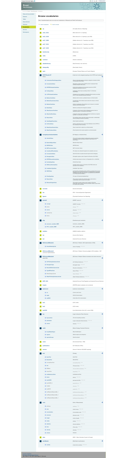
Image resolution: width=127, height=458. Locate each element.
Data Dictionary (34, 11)
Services (25, 29)
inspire (44, 285)
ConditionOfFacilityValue (52, 151)
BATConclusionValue (51, 148)
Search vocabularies (44, 24)
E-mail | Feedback (27, 453)
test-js (48, 377)
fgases (44, 196)
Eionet (28, 11)
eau (47, 365)
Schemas (25, 24)
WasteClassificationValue (52, 127)
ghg (44, 220)
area (48, 409)
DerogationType (50, 264)
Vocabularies (26, 27)
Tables (24, 19)
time (48, 426)
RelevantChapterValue (52, 182)
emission (49, 415)
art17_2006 (46, 40)
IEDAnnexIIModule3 (48, 251)
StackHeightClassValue (52, 121)
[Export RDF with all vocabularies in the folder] (102, 77)
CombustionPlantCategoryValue (54, 80)
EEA (29, 1)
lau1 (44, 302)
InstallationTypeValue (51, 168)
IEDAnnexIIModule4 (48, 256)
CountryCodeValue (51, 83)
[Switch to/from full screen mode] (97, 1)
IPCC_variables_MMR (51, 226)
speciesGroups (50, 337)
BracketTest (49, 359)
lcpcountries (49, 317)
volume (48, 432)
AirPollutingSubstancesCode (53, 261)
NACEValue (49, 171)
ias (43, 235)
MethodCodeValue (51, 104)
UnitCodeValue (50, 123)
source (48, 209)
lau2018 (45, 310)
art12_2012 (46, 32)
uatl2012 (48, 298)
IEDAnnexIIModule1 (48, 242)
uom (44, 402)
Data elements (26, 21)
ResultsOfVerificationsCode (53, 267)
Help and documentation (28, 14)
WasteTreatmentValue (51, 130)
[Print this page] (95, 1)
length (48, 418)
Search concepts (55, 24)
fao (43, 192)
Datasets (25, 16)
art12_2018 (46, 36)
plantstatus (49, 320)
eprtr (44, 71)
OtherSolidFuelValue (51, 114)
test (44, 353)
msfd (44, 328)
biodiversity (46, 52)
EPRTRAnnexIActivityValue (53, 159)
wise (44, 437)
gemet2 (45, 200)
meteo (48, 420)
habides (45, 231)
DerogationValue (50, 156)
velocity (48, 429)
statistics (49, 423)
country (48, 444)
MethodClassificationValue (53, 100)
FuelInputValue (50, 90)
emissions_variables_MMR (53, 224)
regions (48, 334)
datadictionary (47, 63)
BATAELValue (50, 145)
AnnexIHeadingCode (51, 246)
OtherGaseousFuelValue (52, 110)
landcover (45, 289)
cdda (44, 55)
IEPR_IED (45, 281)
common (45, 59)
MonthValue (49, 107)
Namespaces (26, 32)
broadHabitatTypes (51, 331)
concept (48, 203)
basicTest (49, 357)
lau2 (44, 306)
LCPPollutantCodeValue (52, 94)
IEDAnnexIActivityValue (52, 164)
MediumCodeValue (51, 98)
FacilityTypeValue (51, 162)
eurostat (45, 188)
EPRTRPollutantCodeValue (53, 87)
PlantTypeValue (50, 176)
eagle (48, 295)
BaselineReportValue (51, 142)
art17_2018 (46, 48)
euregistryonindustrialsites (50, 134)
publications (46, 345)
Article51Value (50, 138)
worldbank (46, 441)
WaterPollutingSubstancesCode (54, 276)
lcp (43, 314)
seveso (45, 349)
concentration (50, 412)
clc (47, 292)
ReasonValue (50, 117)
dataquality (46, 67)
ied (43, 239)
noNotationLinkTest (51, 374)
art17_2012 (46, 44)
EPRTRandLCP (47, 75)
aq (43, 28)
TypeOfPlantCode (51, 270)
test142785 (49, 380)
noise (44, 341)
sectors (48, 323)
